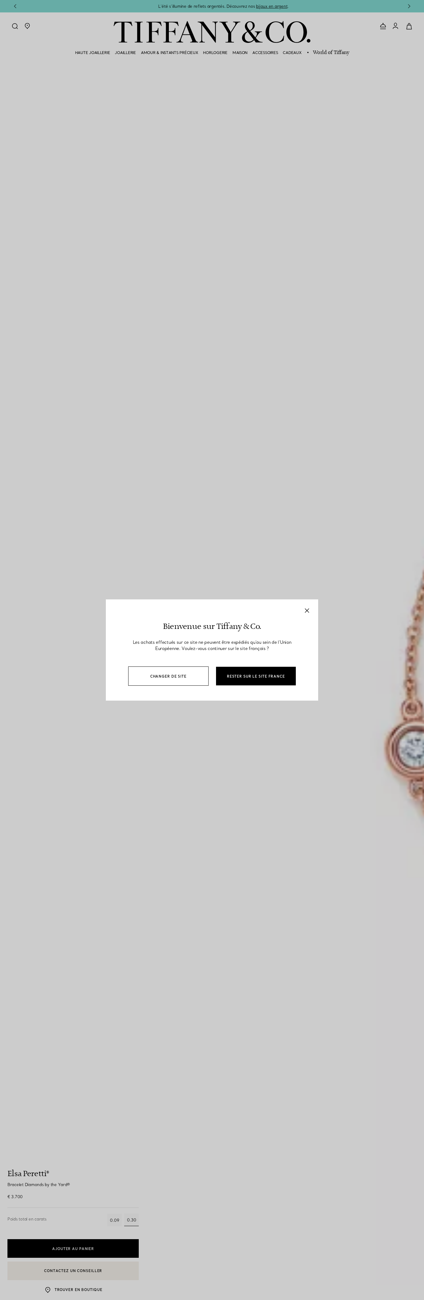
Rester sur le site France (256, 676)
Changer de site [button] (168, 676)
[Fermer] (307, 610)
